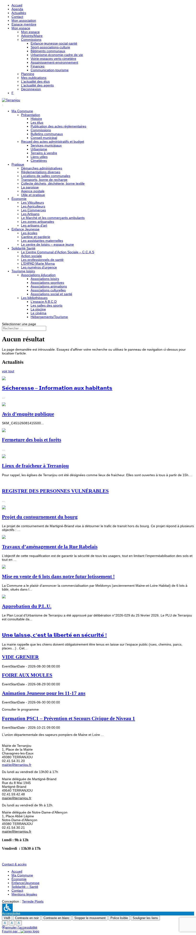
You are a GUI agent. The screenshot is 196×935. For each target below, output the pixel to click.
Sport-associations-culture (50, 47)
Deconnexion (31, 89)
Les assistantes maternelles (42, 241)
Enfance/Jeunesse (25, 883)
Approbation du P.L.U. (26, 606)
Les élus (37, 122)
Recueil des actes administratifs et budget (52, 141)
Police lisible (119, 918)
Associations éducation (38, 275)
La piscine (38, 309)
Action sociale (31, 256)
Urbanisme (39, 149)
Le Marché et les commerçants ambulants (53, 218)
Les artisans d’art (34, 225)
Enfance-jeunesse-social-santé (54, 43)
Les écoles (29, 233)
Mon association (23, 20)
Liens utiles (39, 157)
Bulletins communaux (47, 134)
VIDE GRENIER (20, 657)
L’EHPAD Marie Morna (38, 263)
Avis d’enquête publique (28, 414)
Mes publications (33, 78)
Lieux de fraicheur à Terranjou (35, 466)
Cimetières (39, 160)
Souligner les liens (145, 918)
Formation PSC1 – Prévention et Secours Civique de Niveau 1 (68, 718)
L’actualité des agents (37, 85)
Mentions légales (24, 894)
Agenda (17, 9)
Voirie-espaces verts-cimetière (53, 59)
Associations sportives (47, 282)
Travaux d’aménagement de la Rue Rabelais (50, 547)
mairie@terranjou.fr (16, 765)
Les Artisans (30, 214)
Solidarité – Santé (24, 887)
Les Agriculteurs (33, 206)
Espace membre (23, 24)
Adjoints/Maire (32, 36)
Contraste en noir (27, 918)
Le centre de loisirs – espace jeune (47, 244)
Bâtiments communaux (48, 51)
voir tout (8, 371)
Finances (37, 66)
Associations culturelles (48, 290)
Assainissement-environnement (54, 62)
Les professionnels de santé (42, 260)
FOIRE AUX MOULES (27, 675)
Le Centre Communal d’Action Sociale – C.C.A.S (57, 252)
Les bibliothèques (34, 298)
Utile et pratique (33, 195)
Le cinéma (38, 313)
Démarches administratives (41, 168)
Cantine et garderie (35, 237)
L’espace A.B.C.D (44, 301)
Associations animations (49, 286)
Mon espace (20, 28)
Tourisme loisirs (23, 271)
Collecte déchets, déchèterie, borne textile (53, 183)
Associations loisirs (45, 279)
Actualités (18, 13)
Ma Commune (22, 111)
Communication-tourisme (50, 70)
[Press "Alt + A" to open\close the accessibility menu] (7, 907)
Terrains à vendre (44, 153)
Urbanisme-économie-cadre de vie (57, 55)
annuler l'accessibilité (21, 927)
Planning (27, 74)
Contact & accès (14, 864)
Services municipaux (46, 145)
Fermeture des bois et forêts (31, 440)
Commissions (31, 39)
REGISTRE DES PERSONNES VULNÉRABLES (55, 491)
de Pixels (33, 901)
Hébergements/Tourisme (49, 317)
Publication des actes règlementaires (58, 126)
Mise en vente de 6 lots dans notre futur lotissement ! (58, 576)
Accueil (16, 5)
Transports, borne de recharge (44, 180)
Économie (19, 199)
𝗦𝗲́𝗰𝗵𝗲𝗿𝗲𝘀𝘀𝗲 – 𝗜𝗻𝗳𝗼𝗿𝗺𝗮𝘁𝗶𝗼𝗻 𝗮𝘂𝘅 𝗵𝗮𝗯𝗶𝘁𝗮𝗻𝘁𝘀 (57, 388)
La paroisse (30, 187)
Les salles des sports (46, 305)
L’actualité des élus (35, 81)
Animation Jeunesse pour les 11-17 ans (43, 693)
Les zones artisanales (37, 221)
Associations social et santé (51, 294)
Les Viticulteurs (32, 202)
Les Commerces (33, 210)
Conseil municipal (44, 138)
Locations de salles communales (45, 176)
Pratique (17, 164)
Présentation (30, 115)
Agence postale (32, 191)
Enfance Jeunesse (25, 229)
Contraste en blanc (57, 918)
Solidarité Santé (23, 248)
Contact (17, 17)
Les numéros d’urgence (39, 267)
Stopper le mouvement (90, 918)
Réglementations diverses (40, 172)
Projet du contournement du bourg (40, 517)
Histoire (36, 119)
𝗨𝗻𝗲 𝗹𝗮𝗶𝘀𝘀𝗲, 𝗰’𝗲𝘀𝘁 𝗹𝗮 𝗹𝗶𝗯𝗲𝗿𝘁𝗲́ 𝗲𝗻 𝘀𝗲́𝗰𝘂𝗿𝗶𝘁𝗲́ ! (54, 635)
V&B (7, 918)
